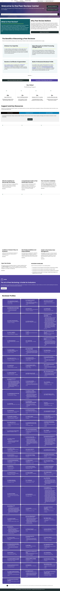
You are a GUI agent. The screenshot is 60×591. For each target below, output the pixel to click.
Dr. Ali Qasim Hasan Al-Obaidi (49, 449)
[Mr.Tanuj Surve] (5, 527)
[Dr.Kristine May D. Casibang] (41, 559)
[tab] (10, 113)
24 (37, 585)
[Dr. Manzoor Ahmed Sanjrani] (41, 423)
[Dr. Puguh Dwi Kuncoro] (5, 473)
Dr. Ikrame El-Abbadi (11, 493)
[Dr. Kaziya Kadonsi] (41, 349)
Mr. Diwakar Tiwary (47, 517)
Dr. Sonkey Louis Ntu (11, 438)
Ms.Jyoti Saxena (10, 552)
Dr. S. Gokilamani (29, 480)
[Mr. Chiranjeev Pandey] (23, 358)
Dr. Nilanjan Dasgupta (30, 528)
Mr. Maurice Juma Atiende (48, 300)
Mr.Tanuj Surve (10, 526)
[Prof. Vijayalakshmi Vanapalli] (5, 301)
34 (50, 585)
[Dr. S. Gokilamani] (23, 479)
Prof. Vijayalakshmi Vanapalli (13, 301)
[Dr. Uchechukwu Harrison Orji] (23, 423)
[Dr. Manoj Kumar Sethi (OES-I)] (41, 437)
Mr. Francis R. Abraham (30, 449)
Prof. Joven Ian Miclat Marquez (31, 429)
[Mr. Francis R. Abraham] (23, 450)
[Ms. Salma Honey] (23, 308)
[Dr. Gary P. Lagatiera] (5, 333)
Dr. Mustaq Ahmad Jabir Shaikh (13, 543)
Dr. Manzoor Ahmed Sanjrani (49, 421)
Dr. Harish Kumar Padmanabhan (13, 430)
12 (21, 585)
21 (33, 585)
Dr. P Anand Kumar (47, 552)
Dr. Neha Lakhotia (47, 416)
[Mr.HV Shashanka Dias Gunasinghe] (41, 315)
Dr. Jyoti (27, 331)
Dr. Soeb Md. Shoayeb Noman (49, 454)
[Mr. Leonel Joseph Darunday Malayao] (41, 333)
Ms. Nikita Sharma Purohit (30, 373)
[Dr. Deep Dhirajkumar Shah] (41, 392)
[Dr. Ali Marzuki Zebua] (23, 315)
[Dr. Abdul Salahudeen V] (5, 380)
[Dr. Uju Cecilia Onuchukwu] (41, 358)
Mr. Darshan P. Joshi (11, 505)
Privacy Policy (24, 589)
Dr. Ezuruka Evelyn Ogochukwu (13, 460)
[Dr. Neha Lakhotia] (41, 417)
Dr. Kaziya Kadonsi (47, 350)
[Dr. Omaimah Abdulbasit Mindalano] (41, 507)
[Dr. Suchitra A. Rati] (5, 450)
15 (25, 585)
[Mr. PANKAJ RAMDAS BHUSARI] (5, 572)
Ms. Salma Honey (29, 308)
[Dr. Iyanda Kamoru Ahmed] (23, 365)
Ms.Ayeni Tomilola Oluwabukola (13, 564)
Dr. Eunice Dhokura (11, 454)
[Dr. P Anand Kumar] (41, 552)
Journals (21, 0)
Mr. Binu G (46, 402)
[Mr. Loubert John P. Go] (5, 358)
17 (28, 585)
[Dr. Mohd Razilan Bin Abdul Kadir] (5, 392)
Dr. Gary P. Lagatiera (11, 332)
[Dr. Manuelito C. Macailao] (5, 417)
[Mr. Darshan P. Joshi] (5, 507)
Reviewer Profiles (28, 0)
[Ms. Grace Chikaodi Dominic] (23, 517)
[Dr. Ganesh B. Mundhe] (5, 517)
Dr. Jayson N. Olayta (11, 537)
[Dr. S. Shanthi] (41, 430)
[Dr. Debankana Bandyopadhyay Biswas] (41, 339)
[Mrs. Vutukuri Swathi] (41, 473)
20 (32, 585)
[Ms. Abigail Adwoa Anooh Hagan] (5, 308)
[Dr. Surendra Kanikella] (23, 380)
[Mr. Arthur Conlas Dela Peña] (5, 315)
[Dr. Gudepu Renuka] (23, 461)
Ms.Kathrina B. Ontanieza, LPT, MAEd (31, 552)
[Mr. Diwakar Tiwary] (41, 517)
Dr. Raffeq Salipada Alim (12, 372)
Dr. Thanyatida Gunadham (48, 544)
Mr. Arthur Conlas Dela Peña (13, 320)
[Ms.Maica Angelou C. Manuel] (23, 559)
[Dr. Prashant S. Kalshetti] (23, 301)
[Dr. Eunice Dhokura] (5, 455)
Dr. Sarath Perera (11, 365)
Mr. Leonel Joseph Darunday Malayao (49, 332)
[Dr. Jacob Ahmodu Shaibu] (41, 461)
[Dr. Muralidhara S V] (41, 488)
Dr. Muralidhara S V (47, 487)
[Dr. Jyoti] (23, 333)
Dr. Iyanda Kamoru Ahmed (30, 365)
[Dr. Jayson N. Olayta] (5, 537)
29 (44, 585)
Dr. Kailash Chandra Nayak (48, 466)
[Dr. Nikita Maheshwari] (5, 339)
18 (29, 585)
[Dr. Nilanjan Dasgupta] (23, 527)
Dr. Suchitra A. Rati (11, 448)
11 (20, 585)
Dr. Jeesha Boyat (47, 477)
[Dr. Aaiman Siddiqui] (23, 473)
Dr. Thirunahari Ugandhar (30, 466)
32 (48, 585)
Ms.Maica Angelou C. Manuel (31, 558)
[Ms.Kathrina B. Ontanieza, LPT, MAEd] (23, 552)
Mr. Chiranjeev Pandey (30, 357)
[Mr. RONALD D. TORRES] (23, 392)
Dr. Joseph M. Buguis (29, 416)
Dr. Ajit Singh (28, 545)
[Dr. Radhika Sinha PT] (23, 572)
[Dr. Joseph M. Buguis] (23, 417)
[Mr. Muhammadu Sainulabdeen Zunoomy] (5, 580)
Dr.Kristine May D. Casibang (49, 558)
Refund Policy (29, 589)
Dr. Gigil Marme (10, 465)
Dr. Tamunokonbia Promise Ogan (49, 410)
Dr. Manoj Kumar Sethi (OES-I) (49, 436)
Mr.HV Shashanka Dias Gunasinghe (48, 315)
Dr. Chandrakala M (29, 494)
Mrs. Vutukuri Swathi (47, 472)
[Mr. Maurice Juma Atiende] (41, 301)
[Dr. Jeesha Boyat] (41, 479)
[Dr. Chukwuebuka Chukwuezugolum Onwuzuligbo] (23, 402)
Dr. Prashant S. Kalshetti (30, 300)
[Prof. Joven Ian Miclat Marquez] (23, 430)
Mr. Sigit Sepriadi (11, 410)
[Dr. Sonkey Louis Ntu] (5, 437)
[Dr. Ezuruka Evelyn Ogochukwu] (5, 461)
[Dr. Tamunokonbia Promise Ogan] (41, 411)
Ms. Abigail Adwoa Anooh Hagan (13, 307)
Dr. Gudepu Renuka (29, 460)
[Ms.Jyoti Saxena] (5, 552)
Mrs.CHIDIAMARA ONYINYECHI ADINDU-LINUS (49, 572)
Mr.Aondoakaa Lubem (48, 564)
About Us (15, 0)
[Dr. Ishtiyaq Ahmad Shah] (23, 411)
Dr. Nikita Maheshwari (11, 340)
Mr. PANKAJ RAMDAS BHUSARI (13, 571)
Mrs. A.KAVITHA (47, 381)
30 (45, 585)
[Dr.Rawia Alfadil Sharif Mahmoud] (41, 527)
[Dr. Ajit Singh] (23, 545)
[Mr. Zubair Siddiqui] (5, 349)
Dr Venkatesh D (28, 564)
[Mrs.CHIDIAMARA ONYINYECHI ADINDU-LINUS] (41, 572)
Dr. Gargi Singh (10, 403)
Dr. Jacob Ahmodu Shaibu (48, 460)
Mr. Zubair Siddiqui (11, 349)
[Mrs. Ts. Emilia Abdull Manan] (41, 365)
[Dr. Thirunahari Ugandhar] (23, 467)
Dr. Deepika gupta (47, 308)
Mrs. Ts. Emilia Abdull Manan (49, 364)
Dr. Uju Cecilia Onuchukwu (48, 356)
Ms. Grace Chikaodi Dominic (30, 516)
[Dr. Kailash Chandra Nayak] (41, 467)
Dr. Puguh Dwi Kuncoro (12, 472)
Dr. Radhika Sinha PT (29, 570)
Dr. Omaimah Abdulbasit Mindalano (48, 507)
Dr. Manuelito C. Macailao (12, 416)
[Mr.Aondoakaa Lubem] (41, 565)
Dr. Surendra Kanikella (30, 381)
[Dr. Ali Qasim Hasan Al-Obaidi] (41, 450)
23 (36, 585)
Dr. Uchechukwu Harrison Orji (31, 422)
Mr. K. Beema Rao (29, 340)
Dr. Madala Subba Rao (11, 480)
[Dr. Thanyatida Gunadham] (41, 545)
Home (12, 0)
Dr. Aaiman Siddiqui (29, 472)
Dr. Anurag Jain (28, 508)
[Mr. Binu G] (41, 402)
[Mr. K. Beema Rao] (23, 339)
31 (46, 585)
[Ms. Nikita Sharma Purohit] (23, 372)
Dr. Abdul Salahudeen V (12, 378)
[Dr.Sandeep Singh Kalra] (23, 537)
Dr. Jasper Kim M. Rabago (30, 454)
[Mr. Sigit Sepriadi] (5, 411)
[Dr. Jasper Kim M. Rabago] (23, 455)
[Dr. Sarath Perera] (5, 365)
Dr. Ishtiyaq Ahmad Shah (30, 409)
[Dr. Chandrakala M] (23, 488)
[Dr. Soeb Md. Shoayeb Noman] (41, 455)
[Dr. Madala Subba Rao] (5, 479)
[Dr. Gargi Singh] (5, 402)
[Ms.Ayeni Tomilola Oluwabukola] (5, 565)
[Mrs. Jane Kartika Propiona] (41, 372)
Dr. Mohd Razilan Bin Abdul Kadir (13, 393)
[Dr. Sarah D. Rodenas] (41, 537)
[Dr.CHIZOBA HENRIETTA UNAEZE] (5, 559)
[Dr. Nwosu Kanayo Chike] (23, 437)
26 (40, 585)
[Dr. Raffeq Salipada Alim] (5, 372)
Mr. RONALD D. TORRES (30, 390)
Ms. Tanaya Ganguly (29, 348)
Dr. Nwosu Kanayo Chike (30, 436)
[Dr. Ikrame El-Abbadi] (5, 488)
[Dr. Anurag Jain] (23, 507)
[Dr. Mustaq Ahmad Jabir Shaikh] (5, 545)
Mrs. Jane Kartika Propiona (49, 371)
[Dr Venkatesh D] (23, 565)
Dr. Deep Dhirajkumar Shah (49, 394)
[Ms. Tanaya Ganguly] (23, 349)
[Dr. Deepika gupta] (41, 308)
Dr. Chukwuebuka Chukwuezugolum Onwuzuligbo (31, 402)
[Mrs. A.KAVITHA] (41, 380)
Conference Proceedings (20, 1)
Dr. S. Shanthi (46, 430)
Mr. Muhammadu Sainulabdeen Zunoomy (13, 580)
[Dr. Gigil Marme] (5, 467)
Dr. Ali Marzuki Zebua (29, 321)
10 (19, 585)
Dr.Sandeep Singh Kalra (30, 536)
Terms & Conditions (18, 589)
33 (49, 585)
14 (24, 585)
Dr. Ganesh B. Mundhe (11, 518)
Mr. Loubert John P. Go (12, 358)
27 (41, 585)
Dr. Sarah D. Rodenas (48, 537)
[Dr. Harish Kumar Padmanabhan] (5, 430)
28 (42, 585)
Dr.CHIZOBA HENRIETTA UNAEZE (13, 558)
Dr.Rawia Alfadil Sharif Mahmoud (50, 528)
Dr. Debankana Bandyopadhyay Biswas (49, 338)
